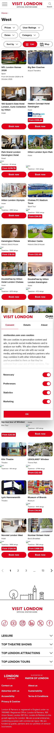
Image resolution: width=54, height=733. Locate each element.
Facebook (50, 623)
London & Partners (11, 677)
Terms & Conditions (38, 696)
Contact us (7, 685)
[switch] (46, 383)
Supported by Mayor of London (37, 677)
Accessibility (7, 696)
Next (52, 570)
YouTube (14, 623)
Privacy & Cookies (10, 701)
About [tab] (44, 325)
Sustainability (35, 691)
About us (32, 685)
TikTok (4, 623)
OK (27, 414)
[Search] (49, 4)
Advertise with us (10, 691)
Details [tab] (27, 325)
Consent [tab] (9, 325)
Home (4, 13)
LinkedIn (32, 623)
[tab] (30, 44)
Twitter (40, 623)
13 (43, 570)
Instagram (22, 623)
